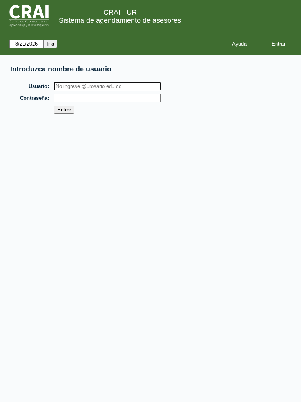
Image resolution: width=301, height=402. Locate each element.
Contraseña (33, 98)
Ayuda (239, 44)
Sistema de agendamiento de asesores (120, 20)
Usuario (38, 86)
